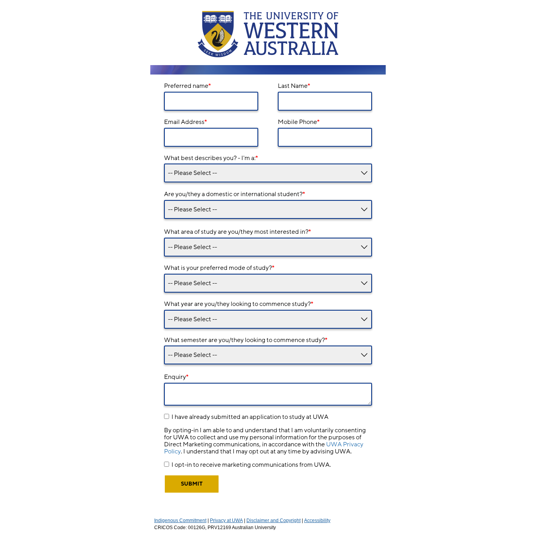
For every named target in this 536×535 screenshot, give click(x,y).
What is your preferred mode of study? (219, 268)
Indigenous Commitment (180, 520)
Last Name (294, 86)
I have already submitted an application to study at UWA (249, 417)
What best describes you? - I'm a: (211, 158)
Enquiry (176, 377)
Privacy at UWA (226, 520)
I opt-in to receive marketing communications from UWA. (251, 465)
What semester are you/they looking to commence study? (245, 340)
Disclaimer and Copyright (273, 520)
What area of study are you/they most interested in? (237, 231)
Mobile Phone (298, 122)
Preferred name (187, 86)
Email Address (185, 122)
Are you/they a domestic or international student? (234, 194)
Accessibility (317, 520)
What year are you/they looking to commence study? (238, 304)
